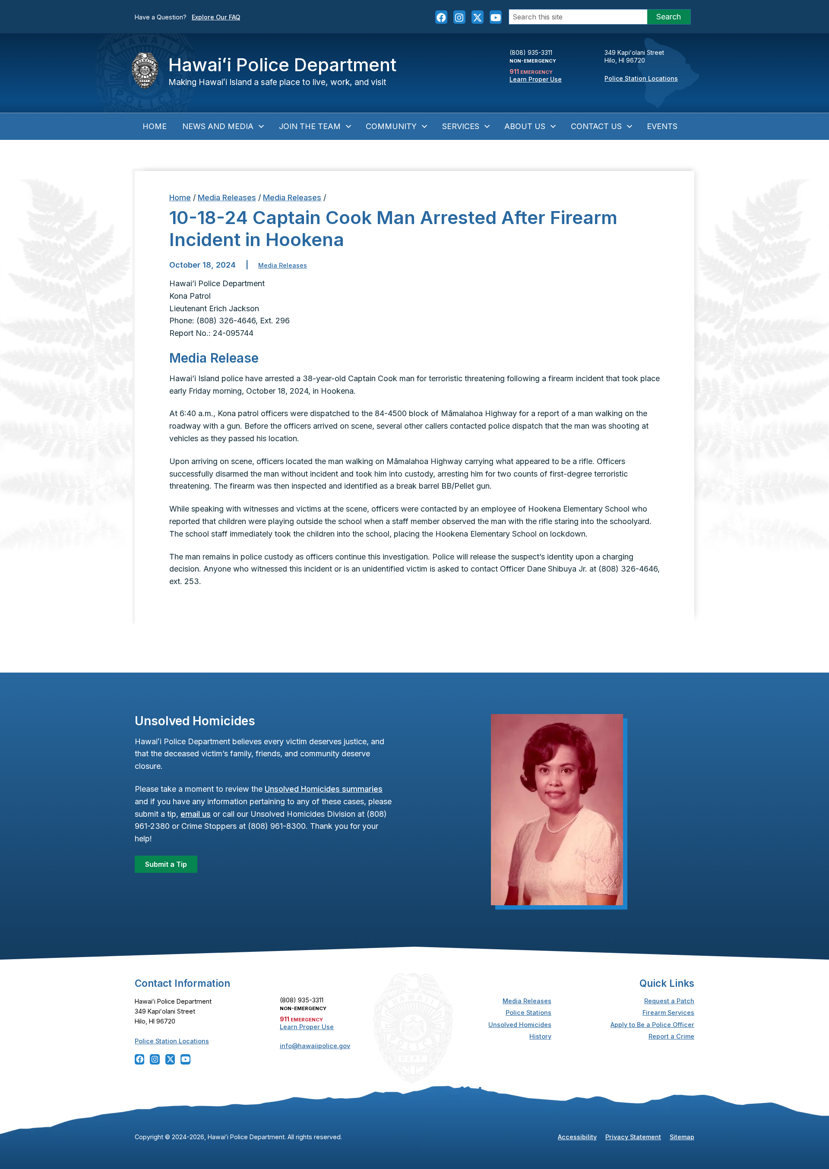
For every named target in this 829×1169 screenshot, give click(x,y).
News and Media (217, 126)
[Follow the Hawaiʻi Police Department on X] (477, 16)
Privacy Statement (633, 1137)
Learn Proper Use (535, 79)
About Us (524, 126)
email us (195, 813)
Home (154, 126)
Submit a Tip (166, 864)
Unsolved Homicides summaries (324, 788)
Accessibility (577, 1137)
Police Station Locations (641, 78)
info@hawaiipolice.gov (315, 1045)
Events (662, 126)
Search (668, 16)
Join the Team (310, 126)
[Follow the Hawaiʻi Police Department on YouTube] (496, 16)
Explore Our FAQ (216, 17)
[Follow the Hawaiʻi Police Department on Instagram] (459, 16)
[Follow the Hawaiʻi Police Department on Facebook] (441, 16)
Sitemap (682, 1137)
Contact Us (596, 126)
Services (460, 126)
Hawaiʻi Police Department (282, 65)
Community (391, 126)
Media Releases (227, 197)
